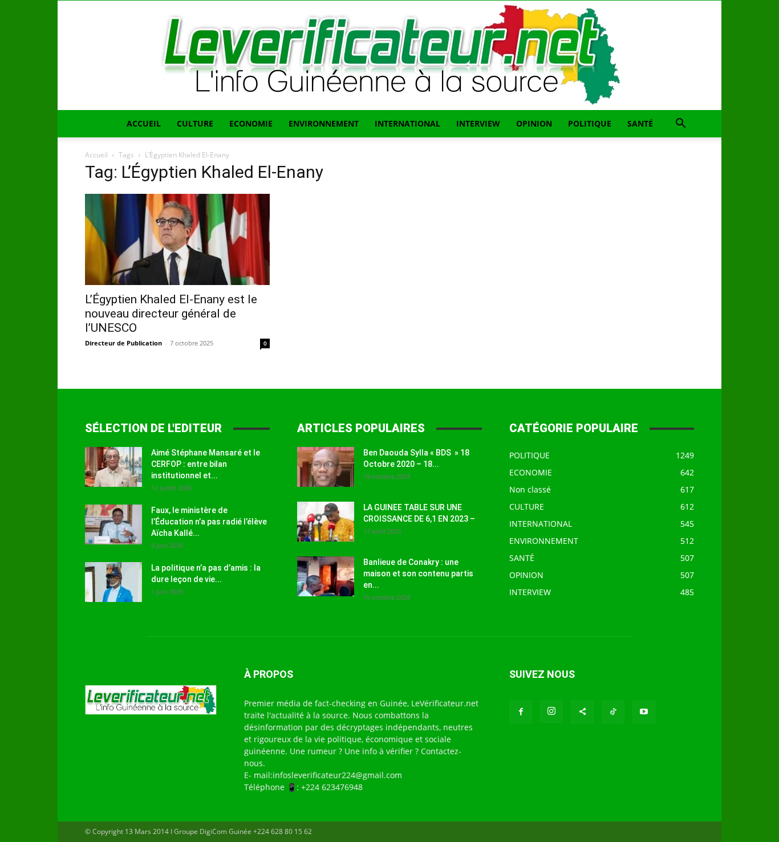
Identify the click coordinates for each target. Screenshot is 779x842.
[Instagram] (551, 711)
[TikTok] (613, 712)
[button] (680, 124)
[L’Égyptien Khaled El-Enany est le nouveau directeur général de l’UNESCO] (177, 239)
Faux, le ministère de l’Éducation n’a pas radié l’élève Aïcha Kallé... (209, 522)
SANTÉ (640, 123)
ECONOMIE (251, 123)
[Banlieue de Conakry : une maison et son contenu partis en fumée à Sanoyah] (325, 576)
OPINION (534, 123)
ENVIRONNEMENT (324, 123)
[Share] (582, 712)
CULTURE (195, 123)
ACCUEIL (144, 123)
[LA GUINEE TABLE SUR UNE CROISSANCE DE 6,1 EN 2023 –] (325, 522)
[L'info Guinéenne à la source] (389, 55)
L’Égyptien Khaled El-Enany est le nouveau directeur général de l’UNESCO (171, 313)
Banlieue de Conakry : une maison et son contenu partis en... (418, 573)
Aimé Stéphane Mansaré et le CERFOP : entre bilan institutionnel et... (205, 464)
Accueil (96, 155)
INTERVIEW (478, 123)
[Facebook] (520, 712)
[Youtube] (643, 712)
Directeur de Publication (123, 343)
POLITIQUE (589, 123)
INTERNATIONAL (407, 123)
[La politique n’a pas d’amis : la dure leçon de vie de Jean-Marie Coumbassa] (113, 582)
